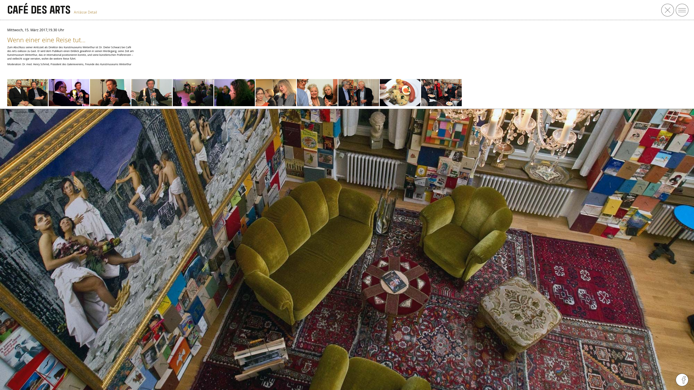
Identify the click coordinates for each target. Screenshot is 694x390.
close (667, 10)
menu (682, 10)
